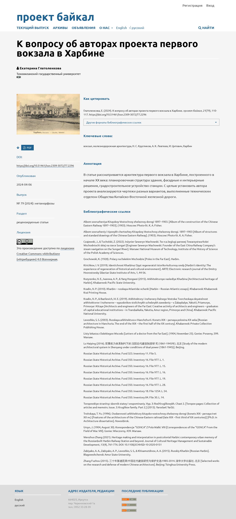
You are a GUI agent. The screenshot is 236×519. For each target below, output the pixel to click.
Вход (210, 5)
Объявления (83, 27)
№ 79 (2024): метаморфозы (35, 203)
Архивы (60, 27)
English (121, 28)
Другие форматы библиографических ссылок (113, 122)
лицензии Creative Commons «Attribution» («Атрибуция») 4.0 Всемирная (45, 253)
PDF (29, 147)
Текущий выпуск (33, 27)
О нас (104, 27)
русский (136, 28)
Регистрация (192, 5)
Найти (208, 27)
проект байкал (55, 16)
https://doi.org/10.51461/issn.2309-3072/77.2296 (45, 165)
